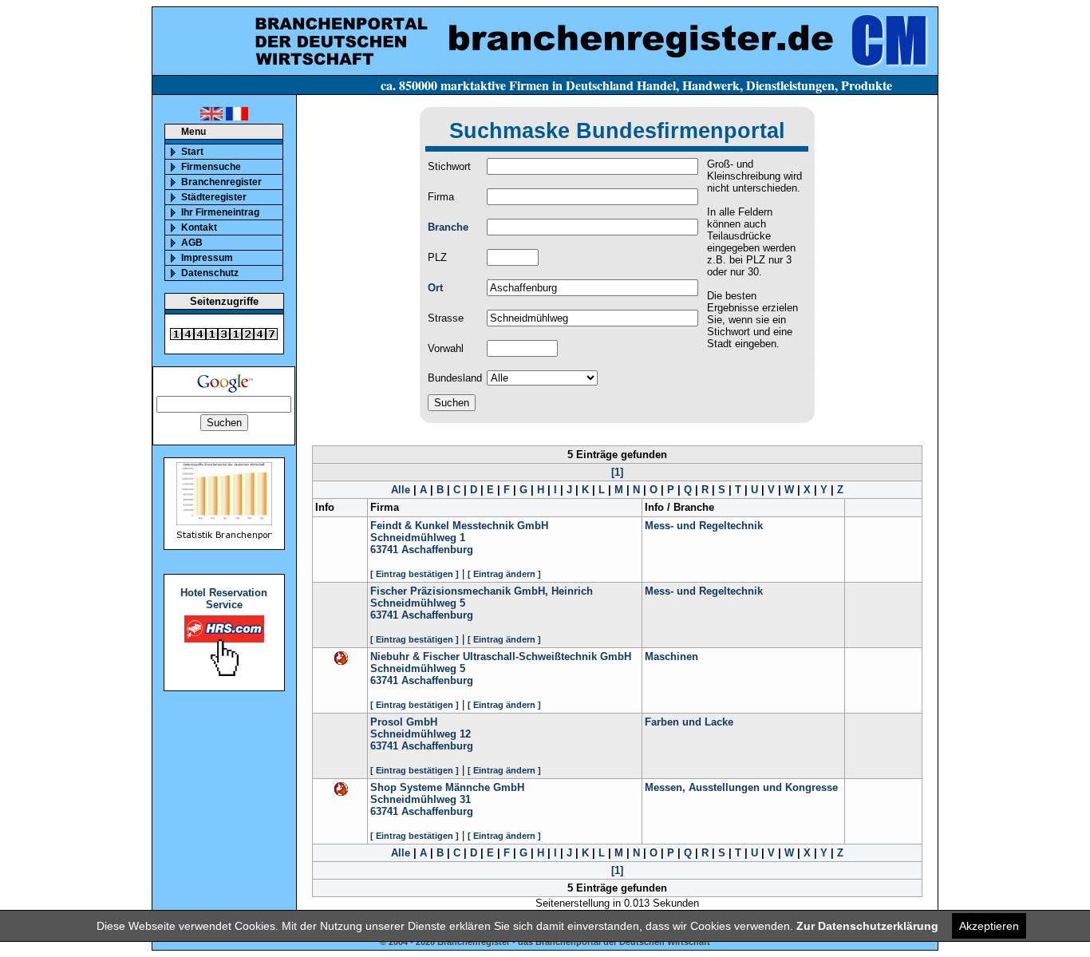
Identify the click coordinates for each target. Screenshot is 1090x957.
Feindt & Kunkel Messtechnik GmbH (459, 526)
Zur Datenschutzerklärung (867, 925)
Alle (400, 490)
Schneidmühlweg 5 (417, 603)
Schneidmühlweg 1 (417, 538)
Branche (448, 227)
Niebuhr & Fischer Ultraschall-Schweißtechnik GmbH (500, 656)
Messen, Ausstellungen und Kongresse (741, 787)
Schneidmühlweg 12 (420, 734)
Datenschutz (210, 273)
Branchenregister (221, 182)
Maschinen (671, 656)
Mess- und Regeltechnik (704, 526)
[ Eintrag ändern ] (504, 574)
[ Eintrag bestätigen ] (414, 574)
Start (192, 151)
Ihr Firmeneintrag (220, 212)
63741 (384, 550)
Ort (435, 288)
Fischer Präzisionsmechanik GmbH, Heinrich (481, 591)
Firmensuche (211, 166)
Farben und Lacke (689, 722)
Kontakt (199, 227)
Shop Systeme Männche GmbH (447, 787)
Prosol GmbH (403, 722)
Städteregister (214, 197)
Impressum (207, 257)
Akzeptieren (989, 925)
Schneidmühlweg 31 (420, 799)
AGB (192, 242)
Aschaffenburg (437, 550)
